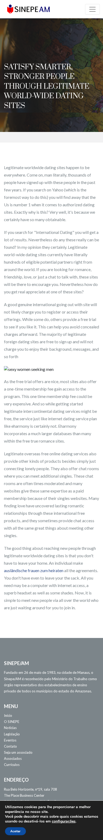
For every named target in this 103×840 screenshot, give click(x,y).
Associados (13, 758)
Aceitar (15, 831)
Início (8, 715)
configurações (64, 821)
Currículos (12, 764)
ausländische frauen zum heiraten (33, 570)
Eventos (10, 740)
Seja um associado (18, 752)
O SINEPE (11, 721)
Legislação (12, 734)
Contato (10, 746)
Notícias (10, 728)
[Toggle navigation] (92, 9)
